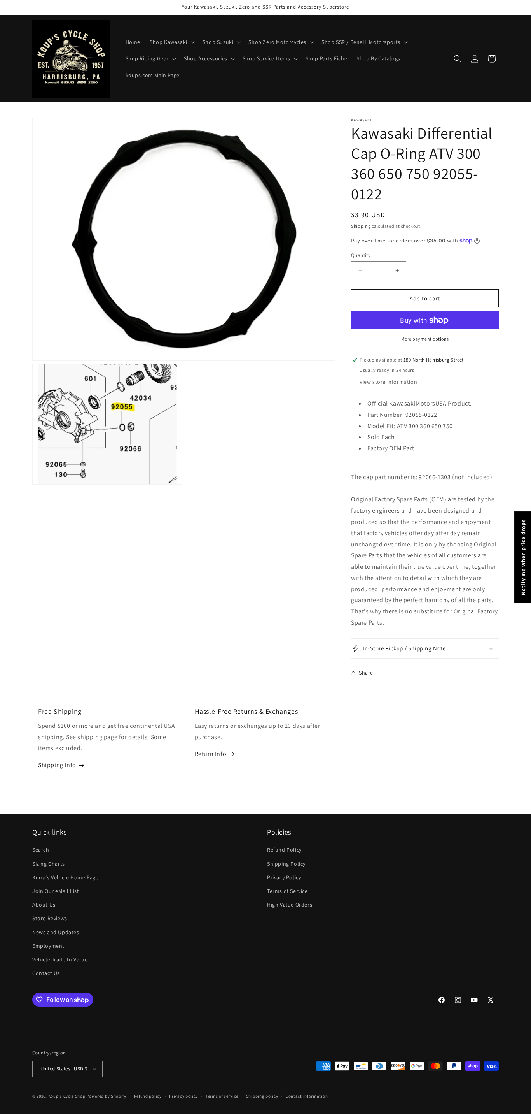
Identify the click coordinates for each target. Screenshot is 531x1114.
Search (40, 849)
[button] (171, 42)
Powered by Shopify (106, 1096)
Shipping (361, 226)
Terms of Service (287, 890)
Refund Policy (284, 849)
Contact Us (46, 973)
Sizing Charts (48, 863)
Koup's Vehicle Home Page (65, 877)
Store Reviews (49, 918)
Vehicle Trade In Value (59, 959)
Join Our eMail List (55, 890)
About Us (44, 904)
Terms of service (222, 1096)
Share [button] (366, 672)
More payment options (425, 339)
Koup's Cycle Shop (67, 1096)
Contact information (307, 1096)
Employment (48, 945)
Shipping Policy (286, 863)
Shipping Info (57, 765)
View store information (388, 381)
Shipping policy (262, 1096)
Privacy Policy (284, 877)
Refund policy (148, 1096)
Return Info (211, 754)
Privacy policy (183, 1096)
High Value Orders (289, 904)
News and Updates (55, 932)
